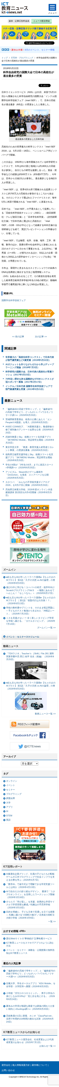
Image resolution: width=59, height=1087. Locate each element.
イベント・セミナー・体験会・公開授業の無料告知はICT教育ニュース (30, 951)
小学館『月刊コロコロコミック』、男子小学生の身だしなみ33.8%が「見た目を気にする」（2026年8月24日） (30, 996)
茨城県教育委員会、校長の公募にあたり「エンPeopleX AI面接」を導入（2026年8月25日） (29, 421)
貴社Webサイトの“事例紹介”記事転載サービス (29, 938)
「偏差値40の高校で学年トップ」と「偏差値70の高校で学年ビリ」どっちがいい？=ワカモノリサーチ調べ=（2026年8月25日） (29, 412)
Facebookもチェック (29, 735)
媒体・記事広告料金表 (19, 21)
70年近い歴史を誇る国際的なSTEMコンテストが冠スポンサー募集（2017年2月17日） (30, 380)
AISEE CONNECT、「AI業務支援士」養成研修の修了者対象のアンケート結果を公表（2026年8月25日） (30, 429)
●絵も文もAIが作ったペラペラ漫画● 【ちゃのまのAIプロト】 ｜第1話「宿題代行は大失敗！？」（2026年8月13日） (30, 600)
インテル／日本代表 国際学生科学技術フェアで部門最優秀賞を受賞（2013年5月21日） (29, 387)
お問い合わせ (8, 1070)
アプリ (9, 807)
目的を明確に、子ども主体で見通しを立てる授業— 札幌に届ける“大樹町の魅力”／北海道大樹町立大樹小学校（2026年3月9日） (30, 915)
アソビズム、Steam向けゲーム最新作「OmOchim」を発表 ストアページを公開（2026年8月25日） (27, 475)
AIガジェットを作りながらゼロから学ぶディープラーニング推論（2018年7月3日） (30, 366)
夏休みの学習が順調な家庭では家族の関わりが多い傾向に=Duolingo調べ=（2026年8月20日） (30, 1007)
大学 (8, 802)
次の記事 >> (41, 336)
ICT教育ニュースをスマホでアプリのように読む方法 (30, 944)
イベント (10, 785)
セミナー (10, 789)
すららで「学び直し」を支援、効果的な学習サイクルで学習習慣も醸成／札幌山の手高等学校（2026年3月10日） (30, 904)
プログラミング (14, 794)
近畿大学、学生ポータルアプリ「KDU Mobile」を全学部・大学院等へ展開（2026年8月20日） (30, 985)
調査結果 (10, 798)
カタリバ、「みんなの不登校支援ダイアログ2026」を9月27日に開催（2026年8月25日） (28, 483)
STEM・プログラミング (22, 58)
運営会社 (6, 1065)
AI (7, 811)
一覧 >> (52, 921)
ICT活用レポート (12, 866)
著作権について (39, 1065)
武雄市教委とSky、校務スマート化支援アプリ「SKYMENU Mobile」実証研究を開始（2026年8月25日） (30, 440)
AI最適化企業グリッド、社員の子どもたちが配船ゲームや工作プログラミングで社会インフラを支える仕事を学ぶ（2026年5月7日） (30, 877)
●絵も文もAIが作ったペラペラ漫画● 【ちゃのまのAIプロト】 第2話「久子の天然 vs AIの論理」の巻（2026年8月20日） (30, 580)
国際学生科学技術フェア (14, 300)
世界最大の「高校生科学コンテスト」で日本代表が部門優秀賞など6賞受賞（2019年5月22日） (30, 358)
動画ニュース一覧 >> (45, 713)
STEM (9, 815)
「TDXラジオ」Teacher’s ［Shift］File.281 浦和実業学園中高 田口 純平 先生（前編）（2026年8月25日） (30, 656)
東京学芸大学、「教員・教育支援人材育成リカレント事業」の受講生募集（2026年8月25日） (30, 448)
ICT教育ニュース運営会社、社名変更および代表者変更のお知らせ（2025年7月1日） (30, 1041)
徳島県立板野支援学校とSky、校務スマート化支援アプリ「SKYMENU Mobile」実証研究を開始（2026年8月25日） (29, 457)
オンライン (11, 781)
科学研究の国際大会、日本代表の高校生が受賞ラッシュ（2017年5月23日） (30, 373)
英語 (8, 820)
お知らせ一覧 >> (47, 1046)
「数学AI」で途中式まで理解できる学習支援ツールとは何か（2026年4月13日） (30, 885)
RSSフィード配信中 (29, 724)
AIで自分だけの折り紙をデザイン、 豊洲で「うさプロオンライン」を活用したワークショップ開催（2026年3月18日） (30, 894)
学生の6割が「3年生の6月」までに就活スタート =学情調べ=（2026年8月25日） (29, 466)
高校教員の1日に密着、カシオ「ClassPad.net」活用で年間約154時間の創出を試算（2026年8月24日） (30, 1018)
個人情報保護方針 (21, 1065)
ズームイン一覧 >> (46, 627)
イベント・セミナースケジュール (22, 636)
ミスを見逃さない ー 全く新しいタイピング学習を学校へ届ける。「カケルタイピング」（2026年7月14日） (30, 621)
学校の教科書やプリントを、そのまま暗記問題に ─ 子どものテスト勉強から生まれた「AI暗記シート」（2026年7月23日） (30, 610)
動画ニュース (10, 646)
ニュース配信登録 (41, 21)
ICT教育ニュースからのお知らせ (21, 1032)
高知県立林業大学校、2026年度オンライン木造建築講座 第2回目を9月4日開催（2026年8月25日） (29, 492)
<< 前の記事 (18, 336)
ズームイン (9, 569)
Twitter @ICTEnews (29, 746)
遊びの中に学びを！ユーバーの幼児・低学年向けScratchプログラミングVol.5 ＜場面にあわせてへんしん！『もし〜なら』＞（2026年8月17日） (30, 590)
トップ (5, 58)
